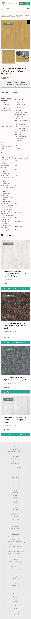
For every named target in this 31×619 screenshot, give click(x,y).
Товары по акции (15, 458)
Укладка (15, 456)
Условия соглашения (15, 454)
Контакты (15, 461)
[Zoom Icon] (28, 22)
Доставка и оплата (15, 449)
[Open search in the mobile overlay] (2, 9)
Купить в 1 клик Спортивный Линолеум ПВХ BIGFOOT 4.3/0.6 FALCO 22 (16, 84)
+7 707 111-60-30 (12, 3)
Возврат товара (15, 463)
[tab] (5, 93)
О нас (15, 447)
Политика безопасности (15, 451)
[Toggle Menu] (28, 9)
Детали (15, 93)
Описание (5, 93)
